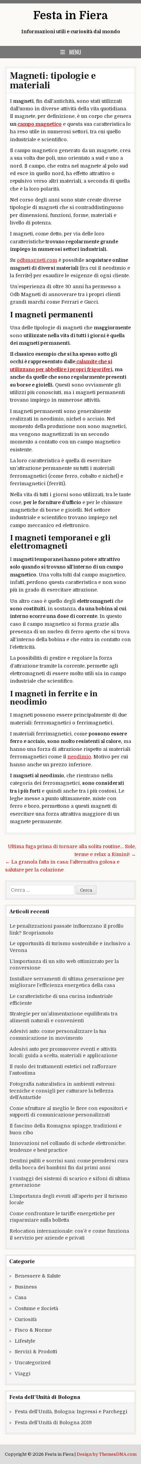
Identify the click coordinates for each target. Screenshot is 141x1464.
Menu (75, 52)
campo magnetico (39, 124)
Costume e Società (36, 1308)
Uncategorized (33, 1362)
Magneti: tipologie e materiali (53, 81)
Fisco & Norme (33, 1330)
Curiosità (26, 1319)
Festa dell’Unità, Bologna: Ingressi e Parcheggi (71, 1411)
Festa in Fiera (70, 15)
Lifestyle (25, 1341)
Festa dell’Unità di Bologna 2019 (53, 1422)
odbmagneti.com (37, 260)
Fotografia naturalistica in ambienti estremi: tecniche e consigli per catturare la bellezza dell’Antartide (62, 1090)
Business (26, 1287)
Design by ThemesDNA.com (107, 1454)
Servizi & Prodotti (36, 1351)
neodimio (79, 756)
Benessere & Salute (38, 1276)
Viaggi (22, 1373)
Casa (20, 1297)
